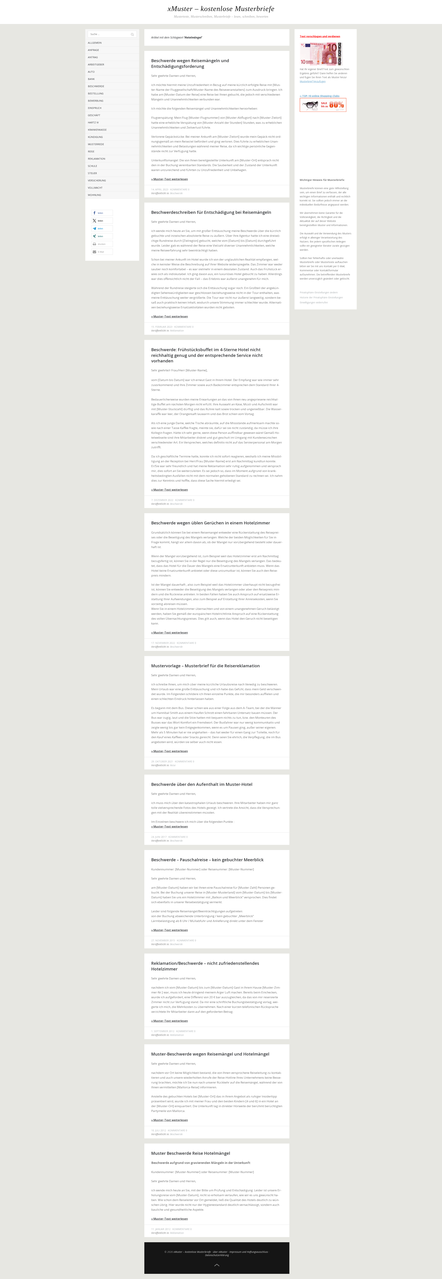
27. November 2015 (163, 940)
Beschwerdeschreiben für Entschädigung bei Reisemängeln (211, 212)
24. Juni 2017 (158, 836)
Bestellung (95, 93)
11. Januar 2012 (160, 1229)
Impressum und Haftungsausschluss (248, 1251)
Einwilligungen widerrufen (314, 302)
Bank (91, 79)
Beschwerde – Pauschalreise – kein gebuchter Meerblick (207, 859)
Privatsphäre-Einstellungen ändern (319, 292)
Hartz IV (93, 122)
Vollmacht (95, 187)
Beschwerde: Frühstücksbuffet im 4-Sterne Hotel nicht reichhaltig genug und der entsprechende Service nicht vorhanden (207, 355)
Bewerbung (95, 100)
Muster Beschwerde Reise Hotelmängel (190, 1153)
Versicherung (97, 180)
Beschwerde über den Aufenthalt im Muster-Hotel (201, 784)
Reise (91, 151)
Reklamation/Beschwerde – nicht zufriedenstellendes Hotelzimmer (205, 966)
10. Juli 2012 (158, 1130)
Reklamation (96, 158)
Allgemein (95, 42)
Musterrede (96, 144)
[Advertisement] (321, 145)
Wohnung (94, 195)
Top (216, 1265)
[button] (102, 213)
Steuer (92, 173)
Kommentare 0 (179, 189)
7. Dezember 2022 (162, 500)
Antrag (93, 57)
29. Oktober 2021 (162, 761)
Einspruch (94, 108)
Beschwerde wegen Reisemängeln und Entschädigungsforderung (190, 63)
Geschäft (94, 115)
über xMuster (220, 1251)
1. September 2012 (162, 1031)
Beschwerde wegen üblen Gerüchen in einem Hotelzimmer (210, 523)
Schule (92, 166)
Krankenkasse (97, 129)
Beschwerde (96, 86)
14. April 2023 (159, 189)
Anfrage (93, 50)
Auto (91, 71)
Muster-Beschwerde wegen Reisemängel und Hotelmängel (210, 1054)
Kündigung (95, 137)
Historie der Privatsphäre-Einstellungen (321, 297)
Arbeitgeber (96, 64)
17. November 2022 (163, 643)
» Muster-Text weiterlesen (169, 179)
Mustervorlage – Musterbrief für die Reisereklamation (205, 665)
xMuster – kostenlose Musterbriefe (221, 9)
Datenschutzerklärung (217, 1255)
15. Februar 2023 (161, 326)
